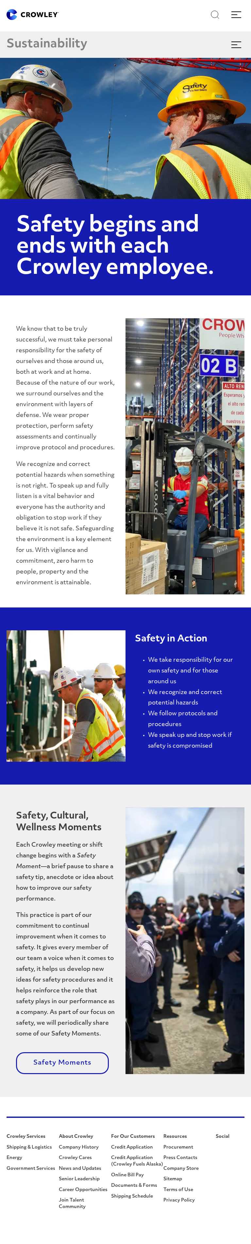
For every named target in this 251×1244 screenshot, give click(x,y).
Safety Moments (62, 1063)
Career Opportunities (83, 1189)
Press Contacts (180, 1157)
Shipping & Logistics (29, 1147)
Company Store (181, 1168)
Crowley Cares (75, 1157)
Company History (79, 1147)
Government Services (31, 1168)
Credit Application (132, 1147)
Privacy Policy (179, 1200)
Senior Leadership (79, 1179)
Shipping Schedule (132, 1196)
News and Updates (80, 1168)
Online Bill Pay (127, 1175)
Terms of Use (178, 1189)
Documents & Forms (134, 1185)
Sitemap (172, 1179)
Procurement (178, 1147)
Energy (14, 1157)
